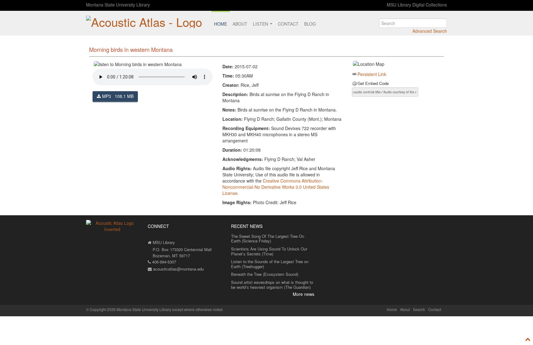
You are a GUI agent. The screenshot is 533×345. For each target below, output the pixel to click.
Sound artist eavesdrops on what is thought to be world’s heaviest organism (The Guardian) (272, 284)
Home (220, 24)
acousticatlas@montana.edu (178, 269)
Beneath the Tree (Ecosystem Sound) (264, 274)
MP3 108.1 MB (117, 96)
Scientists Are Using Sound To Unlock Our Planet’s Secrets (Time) (269, 251)
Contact (288, 24)
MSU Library (163, 242)
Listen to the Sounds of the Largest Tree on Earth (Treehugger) (269, 264)
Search (419, 309)
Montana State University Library (118, 5)
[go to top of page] (527, 339)
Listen (261, 24)
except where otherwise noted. (197, 309)
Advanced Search (429, 31)
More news (303, 294)
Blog (310, 24)
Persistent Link (371, 74)
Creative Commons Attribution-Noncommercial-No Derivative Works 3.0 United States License (275, 187)
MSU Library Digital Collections (417, 5)
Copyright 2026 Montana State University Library (130, 309)
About (240, 24)
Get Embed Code (373, 83)
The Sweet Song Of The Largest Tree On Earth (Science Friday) (267, 238)
